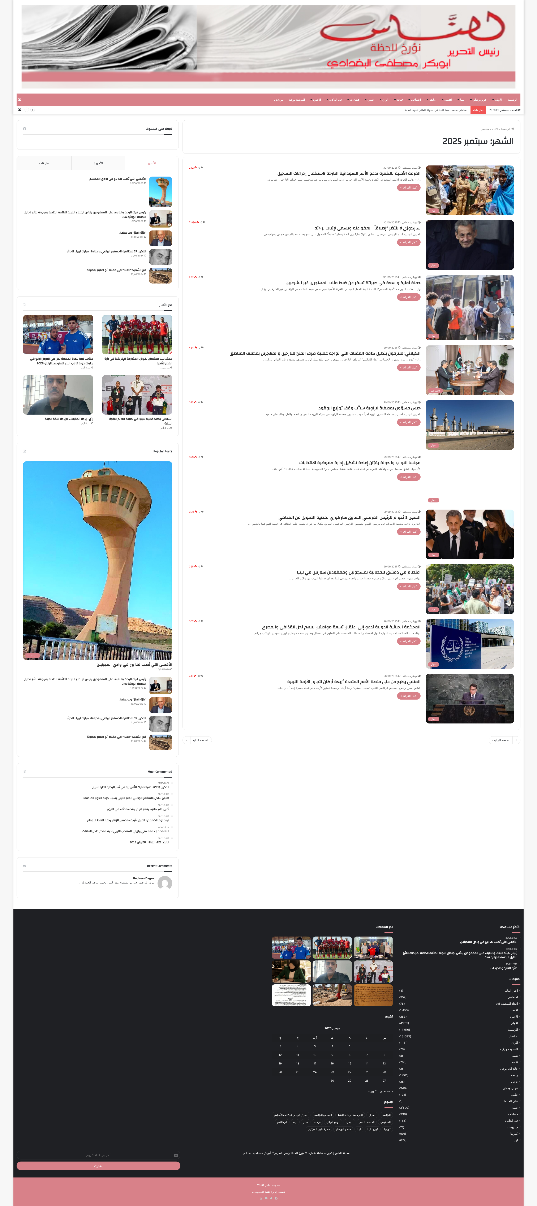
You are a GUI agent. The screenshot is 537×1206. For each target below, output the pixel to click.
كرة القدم (282, 1122)
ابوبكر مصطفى (409, 167)
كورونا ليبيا (372, 1129)
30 (332, 1080)
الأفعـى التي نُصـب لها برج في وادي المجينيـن (117, 179)
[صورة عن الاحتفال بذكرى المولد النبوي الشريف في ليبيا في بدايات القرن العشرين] (373, 995)
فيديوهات (512, 1127)
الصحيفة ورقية (297, 99)
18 (297, 1063)
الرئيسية (512, 99)
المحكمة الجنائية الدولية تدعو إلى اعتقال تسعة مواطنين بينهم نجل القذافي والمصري (341, 627)
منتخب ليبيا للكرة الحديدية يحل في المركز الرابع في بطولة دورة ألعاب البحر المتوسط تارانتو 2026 (61, 361)
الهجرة (349, 1122)
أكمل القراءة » (408, 187)
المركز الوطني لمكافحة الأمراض (291, 1114)
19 (280, 1063)
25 (297, 1072)
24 (315, 1072)
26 (280, 1072)
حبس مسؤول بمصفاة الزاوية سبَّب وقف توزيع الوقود (369, 408)
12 (280, 1054)
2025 (495, 128)
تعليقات (44, 163)
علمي (371, 99)
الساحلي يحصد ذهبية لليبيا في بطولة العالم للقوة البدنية (140, 421)
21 (366, 1072)
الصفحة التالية (201, 740)
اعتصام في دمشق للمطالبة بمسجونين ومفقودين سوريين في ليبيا (359, 572)
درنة (295, 1122)
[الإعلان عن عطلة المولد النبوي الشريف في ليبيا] (291, 995)
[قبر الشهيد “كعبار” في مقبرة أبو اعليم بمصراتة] (160, 276)
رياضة (432, 99)
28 (367, 1080)
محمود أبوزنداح (343, 1129)
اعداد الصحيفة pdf (507, 1003)
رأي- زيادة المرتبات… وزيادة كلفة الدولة (445, 110)
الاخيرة (317, 99)
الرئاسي (386, 1114)
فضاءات (354, 99)
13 (384, 1063)
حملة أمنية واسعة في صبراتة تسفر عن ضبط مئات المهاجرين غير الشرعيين (353, 283)
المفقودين (385, 1122)
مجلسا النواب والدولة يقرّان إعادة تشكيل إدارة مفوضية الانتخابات (360, 463)
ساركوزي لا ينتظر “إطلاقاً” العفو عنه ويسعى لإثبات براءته (367, 228)
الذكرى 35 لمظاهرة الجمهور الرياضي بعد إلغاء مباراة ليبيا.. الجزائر (106, 251)
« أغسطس (386, 1091)
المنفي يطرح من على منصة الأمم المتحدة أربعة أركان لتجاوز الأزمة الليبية (354, 682)
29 (349, 1080)
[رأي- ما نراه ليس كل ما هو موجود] (291, 971)
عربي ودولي (480, 99)
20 (384, 1072)
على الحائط (511, 1101)
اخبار (512, 1036)
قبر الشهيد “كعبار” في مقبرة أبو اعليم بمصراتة (116, 270)
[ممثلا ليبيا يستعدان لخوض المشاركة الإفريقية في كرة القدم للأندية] (137, 334)
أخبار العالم (511, 990)
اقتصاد (448, 99)
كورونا (514, 1133)
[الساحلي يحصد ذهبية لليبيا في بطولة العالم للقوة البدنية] (137, 395)
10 (314, 1054)
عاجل (514, 1081)
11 (297, 1054)
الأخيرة (98, 163)
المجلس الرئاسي (323, 1114)
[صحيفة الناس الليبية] (268, 47)
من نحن (278, 99)
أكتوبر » (372, 1091)
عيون (515, 1107)
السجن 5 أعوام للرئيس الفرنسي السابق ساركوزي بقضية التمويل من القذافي (350, 517)
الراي (385, 99)
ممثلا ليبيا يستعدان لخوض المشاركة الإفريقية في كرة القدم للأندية (138, 361)
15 (349, 1063)
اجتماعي (416, 99)
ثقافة (400, 99)
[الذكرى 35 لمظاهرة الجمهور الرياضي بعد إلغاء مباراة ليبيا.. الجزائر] (160, 257)
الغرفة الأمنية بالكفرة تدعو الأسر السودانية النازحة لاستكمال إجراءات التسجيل (349, 173)
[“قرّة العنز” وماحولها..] (160, 238)
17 (315, 1063)
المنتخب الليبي (366, 1122)
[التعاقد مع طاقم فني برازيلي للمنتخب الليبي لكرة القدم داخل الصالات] (373, 948)
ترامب (317, 1122)
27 (384, 1080)
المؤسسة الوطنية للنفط (350, 1114)
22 (349, 1072)
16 (332, 1063)
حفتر (305, 1122)
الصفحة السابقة (501, 740)
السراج (372, 1114)
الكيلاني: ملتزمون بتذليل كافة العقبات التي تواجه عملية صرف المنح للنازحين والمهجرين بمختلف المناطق (325, 353)
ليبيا (462, 99)
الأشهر (151, 163)
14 (366, 1063)
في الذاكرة (335, 99)
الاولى (498, 99)
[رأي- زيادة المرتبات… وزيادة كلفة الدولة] (58, 395)
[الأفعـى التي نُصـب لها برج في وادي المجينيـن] (160, 192)
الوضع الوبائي (333, 1122)
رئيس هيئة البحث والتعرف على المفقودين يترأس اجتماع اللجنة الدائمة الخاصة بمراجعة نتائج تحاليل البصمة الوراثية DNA (85, 215)
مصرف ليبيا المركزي (319, 1129)
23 (332, 1072)
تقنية (515, 1055)
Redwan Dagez (143, 878)
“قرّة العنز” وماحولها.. (132, 232)
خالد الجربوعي (509, 1068)
